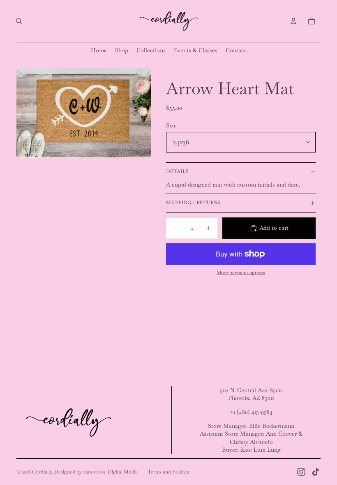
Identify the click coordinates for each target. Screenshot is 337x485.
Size (171, 125)
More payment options (241, 272)
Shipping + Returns (193, 202)
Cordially (42, 472)
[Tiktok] (316, 472)
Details (177, 171)
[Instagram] (301, 472)
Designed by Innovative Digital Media (96, 472)
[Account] (293, 21)
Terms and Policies (168, 472)
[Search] (19, 21)
